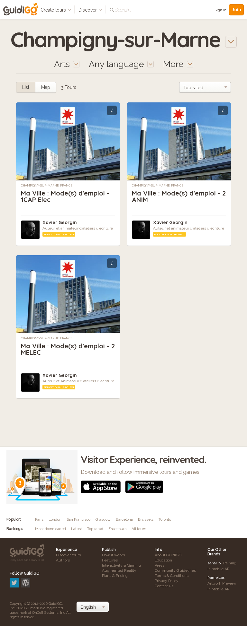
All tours (139, 528)
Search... (123, 10)
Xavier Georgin (59, 222)
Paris (39, 519)
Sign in (220, 10)
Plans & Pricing (115, 575)
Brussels (145, 519)
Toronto (165, 519)
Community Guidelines (175, 570)
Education (163, 560)
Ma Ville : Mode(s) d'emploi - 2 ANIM (179, 196)
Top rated (95, 528)
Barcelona (124, 519)
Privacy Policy (166, 580)
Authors (63, 560)
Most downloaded (50, 528)
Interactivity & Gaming (121, 565)
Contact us (164, 586)
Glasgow (103, 519)
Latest (76, 528)
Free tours (117, 528)
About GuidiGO (168, 555)
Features (110, 560)
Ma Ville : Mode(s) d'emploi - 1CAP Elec (65, 196)
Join (236, 10)
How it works (113, 555)
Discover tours (68, 555)
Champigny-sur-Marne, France (46, 185)
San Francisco (78, 519)
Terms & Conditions (171, 575)
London (55, 519)
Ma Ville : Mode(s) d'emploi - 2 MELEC (68, 349)
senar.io (214, 563)
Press (159, 565)
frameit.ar (215, 577)
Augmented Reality (119, 570)
